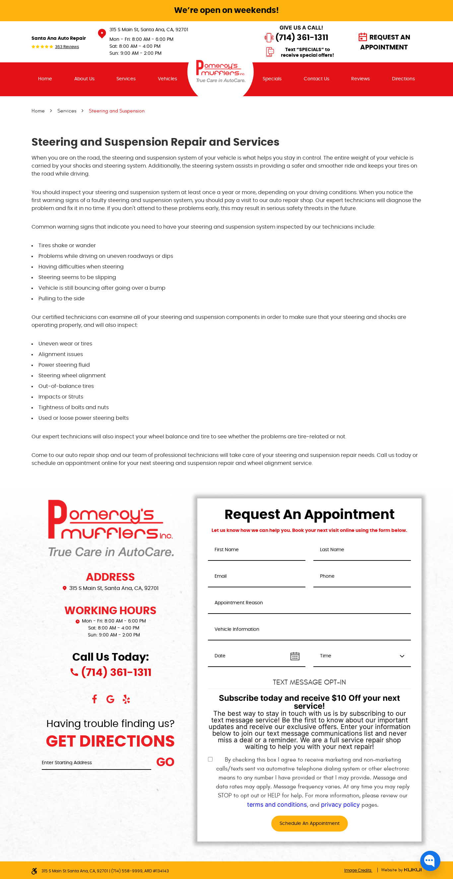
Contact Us (316, 79)
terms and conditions (277, 804)
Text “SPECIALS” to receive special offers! (307, 52)
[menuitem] (45, 79)
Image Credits (358, 870)
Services (126, 79)
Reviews (360, 79)
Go (165, 763)
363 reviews (67, 47)
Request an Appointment (385, 42)
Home (45, 79)
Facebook (94, 699)
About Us (84, 79)
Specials (272, 79)
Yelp (126, 699)
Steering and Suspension (117, 111)
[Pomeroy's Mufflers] (220, 71)
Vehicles (167, 79)
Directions (403, 79)
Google (110, 699)
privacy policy (340, 804)
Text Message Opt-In (309, 682)
